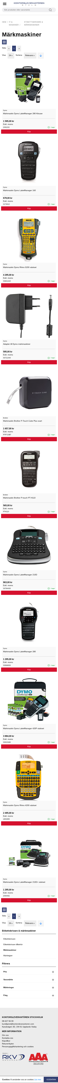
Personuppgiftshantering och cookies (18, 1046)
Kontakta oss (7, 1038)
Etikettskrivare (9, 939)
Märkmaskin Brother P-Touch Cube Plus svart (22, 421)
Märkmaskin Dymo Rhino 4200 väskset (19, 805)
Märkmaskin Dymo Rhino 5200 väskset (19, 267)
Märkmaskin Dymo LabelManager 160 (19, 190)
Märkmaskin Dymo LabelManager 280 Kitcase (22, 113)
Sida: (4, 48)
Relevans (29, 55)
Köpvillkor (6, 1041)
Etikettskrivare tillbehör (13, 944)
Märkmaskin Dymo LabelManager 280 (19, 651)
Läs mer (37, 1079)
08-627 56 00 (7, 1021)
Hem (4, 22)
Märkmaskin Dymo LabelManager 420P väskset (23, 728)
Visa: (4, 55)
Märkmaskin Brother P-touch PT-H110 (19, 498)
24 (10, 55)
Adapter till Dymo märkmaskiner (16, 344)
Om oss (5, 1035)
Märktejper (8, 955)
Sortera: (19, 55)
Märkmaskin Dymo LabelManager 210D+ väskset (24, 882)
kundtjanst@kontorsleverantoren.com (18, 1024)
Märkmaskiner (9, 950)
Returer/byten (8, 1044)
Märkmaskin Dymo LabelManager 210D (20, 575)
